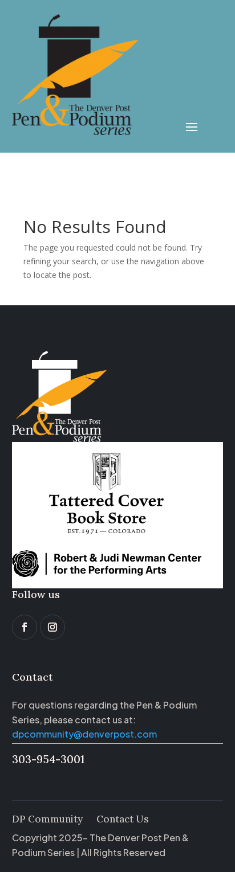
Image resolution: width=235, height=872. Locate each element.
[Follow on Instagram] (52, 627)
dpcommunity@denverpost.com (84, 734)
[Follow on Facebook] (24, 627)
